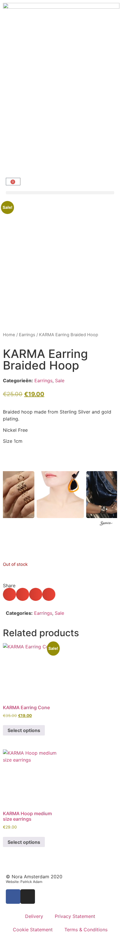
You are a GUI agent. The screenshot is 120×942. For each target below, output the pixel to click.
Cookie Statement (33, 929)
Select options (24, 730)
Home (9, 334)
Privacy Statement (75, 916)
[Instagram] (27, 896)
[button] (60, 192)
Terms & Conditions (85, 929)
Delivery (34, 916)
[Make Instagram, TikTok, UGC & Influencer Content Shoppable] (106, 524)
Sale (59, 380)
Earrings (27, 334)
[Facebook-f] (13, 896)
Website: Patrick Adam (24, 881)
